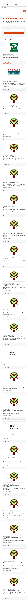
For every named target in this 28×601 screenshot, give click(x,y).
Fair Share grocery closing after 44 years (11, 131)
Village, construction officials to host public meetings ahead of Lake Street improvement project (14, 362)
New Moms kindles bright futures (10, 512)
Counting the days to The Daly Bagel (10, 106)
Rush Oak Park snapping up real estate (11, 590)
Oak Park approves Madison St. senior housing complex (13, 285)
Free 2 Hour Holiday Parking (9, 55)
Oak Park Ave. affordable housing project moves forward (13, 538)
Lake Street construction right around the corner (13, 233)
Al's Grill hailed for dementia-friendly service (12, 310)
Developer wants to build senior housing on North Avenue (13, 563)
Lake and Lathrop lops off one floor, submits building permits (12, 486)
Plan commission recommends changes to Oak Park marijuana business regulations (13, 436)
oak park (9, 63)
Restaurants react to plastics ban (10, 81)
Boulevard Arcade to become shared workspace (13, 336)
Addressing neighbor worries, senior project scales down (13, 459)
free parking (5, 63)
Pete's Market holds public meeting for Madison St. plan (13, 411)
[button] (24, 40)
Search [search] (14, 33)
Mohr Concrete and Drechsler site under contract (13, 207)
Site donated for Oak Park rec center (10, 385)
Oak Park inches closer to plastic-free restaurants (13, 258)
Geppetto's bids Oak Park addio (9, 156)
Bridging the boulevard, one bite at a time (11, 182)
